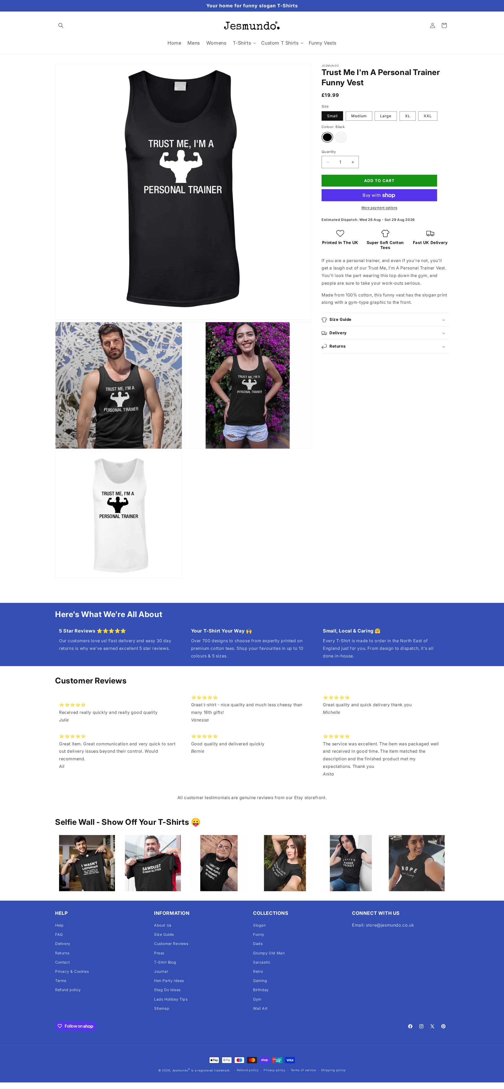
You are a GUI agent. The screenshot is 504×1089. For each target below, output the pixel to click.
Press (159, 953)
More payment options (379, 208)
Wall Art (260, 1008)
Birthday (261, 989)
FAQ (59, 934)
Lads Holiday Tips (170, 999)
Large (385, 116)
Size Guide (164, 934)
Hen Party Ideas (169, 980)
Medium (359, 116)
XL (407, 116)
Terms (60, 980)
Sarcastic (261, 962)
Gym (257, 999)
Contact (62, 962)
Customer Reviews (171, 943)
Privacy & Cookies (72, 971)
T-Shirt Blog (165, 962)
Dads (257, 943)
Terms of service (303, 1070)
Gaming (260, 980)
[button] (61, 25)
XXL (428, 116)
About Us (162, 925)
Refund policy (68, 989)
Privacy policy (274, 1070)
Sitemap (161, 1008)
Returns (62, 953)
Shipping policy (333, 1070)
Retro (258, 971)
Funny (258, 934)
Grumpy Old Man (269, 953)
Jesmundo (180, 1070)
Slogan (259, 925)
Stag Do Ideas (167, 989)
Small (332, 116)
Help (59, 925)
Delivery (62, 943)
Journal (161, 971)
